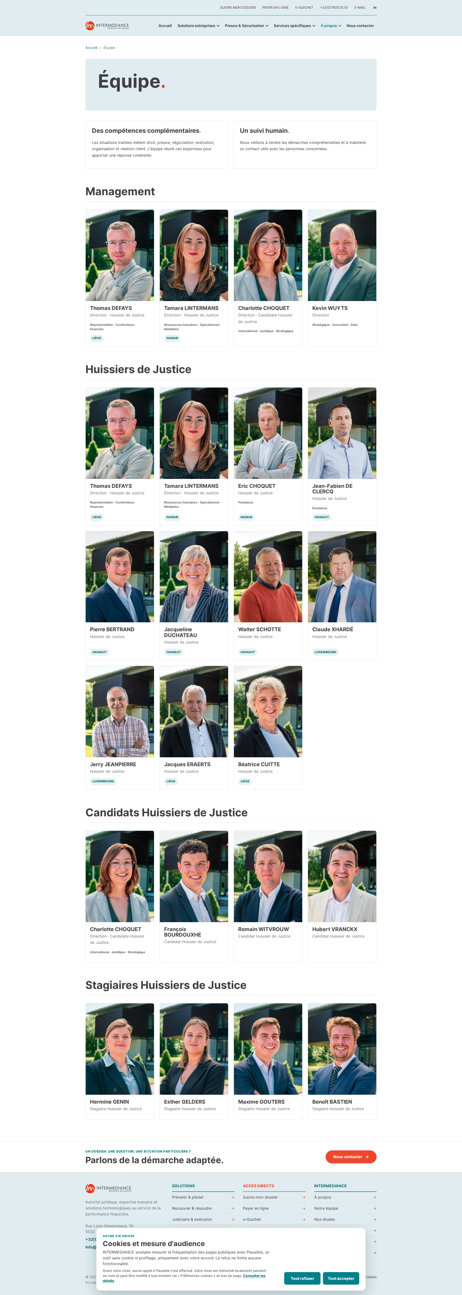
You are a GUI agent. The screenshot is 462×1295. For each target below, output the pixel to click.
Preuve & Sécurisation (244, 25)
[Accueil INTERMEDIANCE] (108, 25)
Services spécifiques (292, 25)
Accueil (165, 25)
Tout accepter (341, 1278)
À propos (329, 25)
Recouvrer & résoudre (192, 1208)
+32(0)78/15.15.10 (334, 7)
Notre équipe (326, 1208)
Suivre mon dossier (238, 7)
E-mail (360, 7)
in (375, 7)
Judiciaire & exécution (192, 1219)
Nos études (324, 1219)
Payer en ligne (276, 7)
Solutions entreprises (196, 25)
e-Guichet (304, 7)
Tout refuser (302, 1278)
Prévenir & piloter (188, 1197)
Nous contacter (360, 25)
